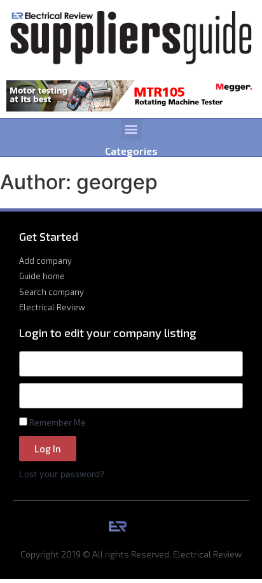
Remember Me (56, 422)
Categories (131, 151)
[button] (131, 129)
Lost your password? (61, 474)
